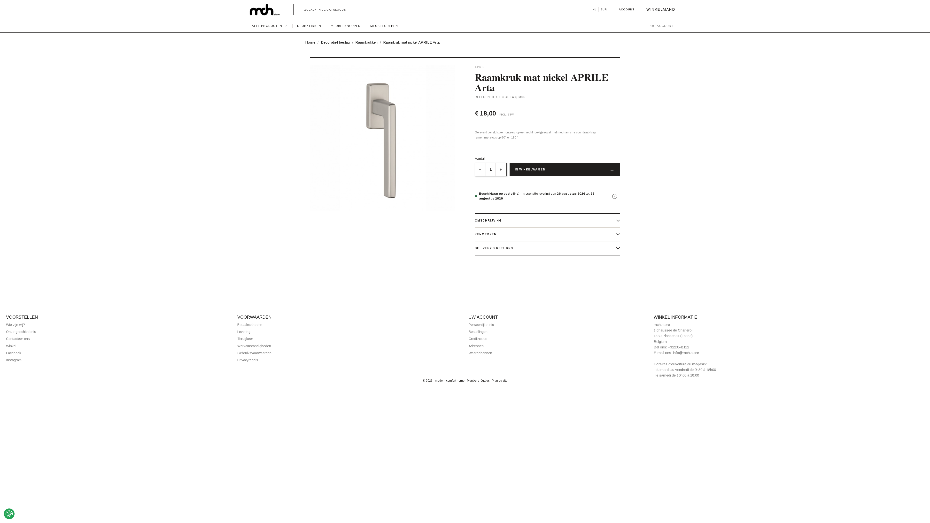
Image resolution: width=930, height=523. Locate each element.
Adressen (476, 346)
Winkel (11, 346)
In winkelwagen (530, 169)
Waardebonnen (480, 353)
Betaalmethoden (249, 325)
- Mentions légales (477, 380)
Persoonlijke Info (481, 325)
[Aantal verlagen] (480, 169)
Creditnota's (478, 339)
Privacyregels (247, 360)
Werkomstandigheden (254, 346)
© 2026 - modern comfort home (444, 380)
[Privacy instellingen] (9, 513)
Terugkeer (245, 339)
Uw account (483, 317)
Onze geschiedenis (21, 332)
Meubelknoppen (346, 26)
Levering (243, 332)
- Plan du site (498, 380)
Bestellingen (478, 332)
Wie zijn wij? (15, 325)
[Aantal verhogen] (501, 169)
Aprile (481, 67)
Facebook (13, 353)
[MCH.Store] (267, 10)
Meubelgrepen (384, 26)
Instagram (14, 360)
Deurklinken (309, 26)
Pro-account (661, 26)
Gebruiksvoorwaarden (254, 353)
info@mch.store (686, 353)
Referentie (485, 97)
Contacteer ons (18, 339)
